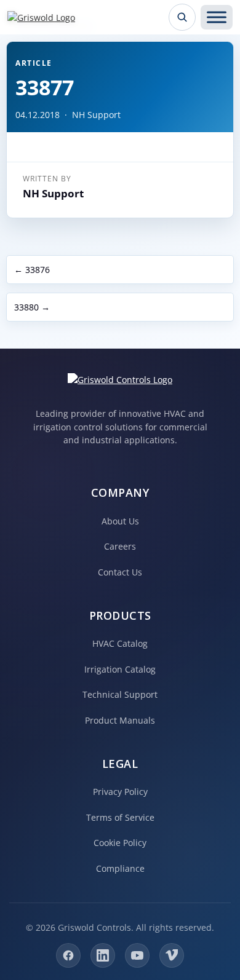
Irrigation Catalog (120, 669)
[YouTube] (137, 955)
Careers (120, 546)
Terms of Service (120, 817)
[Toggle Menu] (216, 17)
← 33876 (32, 269)
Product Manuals (120, 720)
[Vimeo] (171, 955)
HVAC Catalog (120, 643)
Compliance (120, 868)
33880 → (32, 307)
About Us (120, 521)
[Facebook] (68, 955)
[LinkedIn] (102, 955)
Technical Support (120, 694)
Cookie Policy (120, 842)
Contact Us (120, 572)
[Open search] (182, 17)
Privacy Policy (120, 791)
